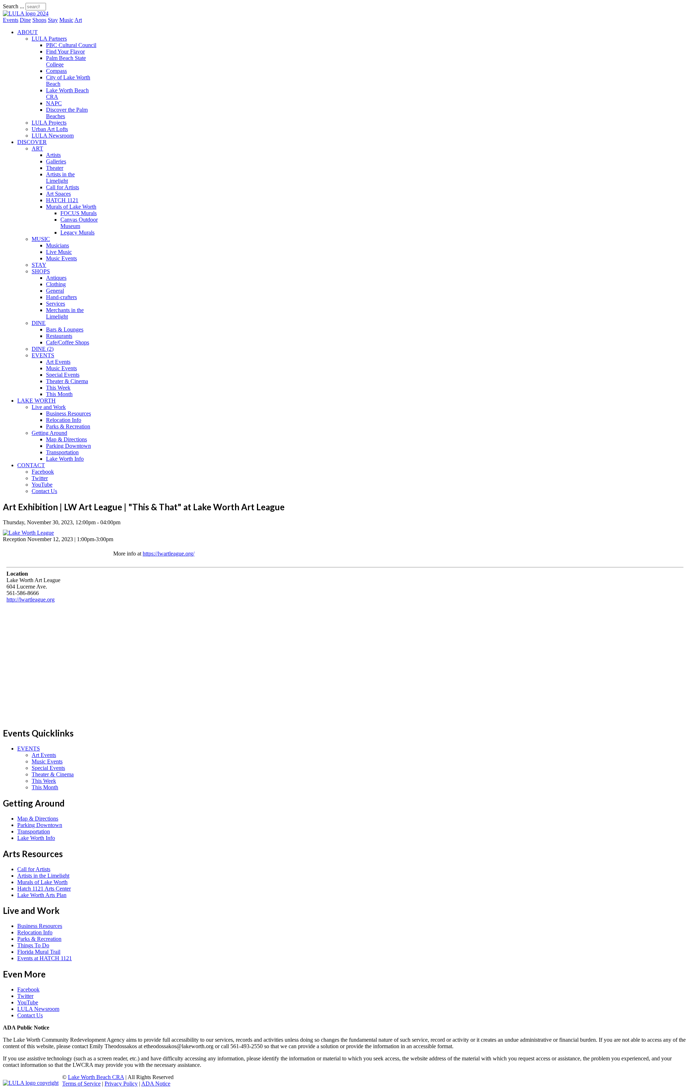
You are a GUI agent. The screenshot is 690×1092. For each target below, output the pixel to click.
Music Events (61, 258)
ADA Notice (155, 1084)
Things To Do (33, 945)
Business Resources (68, 413)
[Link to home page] (26, 13)
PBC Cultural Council (71, 45)
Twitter (40, 478)
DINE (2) (43, 349)
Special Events (62, 375)
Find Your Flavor (65, 51)
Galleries (56, 161)
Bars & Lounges (64, 329)
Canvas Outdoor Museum (79, 223)
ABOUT (27, 32)
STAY (39, 265)
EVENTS (43, 355)
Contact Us (44, 491)
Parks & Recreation (68, 426)
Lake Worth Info (65, 459)
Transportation (62, 452)
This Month (59, 394)
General (55, 291)
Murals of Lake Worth (71, 207)
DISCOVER (32, 142)
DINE (39, 323)
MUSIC (41, 239)
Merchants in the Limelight (65, 313)
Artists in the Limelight (60, 177)
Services (55, 304)
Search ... (13, 6)
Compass (56, 71)
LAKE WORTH (36, 401)
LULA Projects (49, 123)
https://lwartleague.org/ (168, 553)
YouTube (42, 485)
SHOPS (41, 271)
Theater (54, 168)
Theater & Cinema (67, 381)
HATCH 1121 (62, 200)
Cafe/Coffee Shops (67, 342)
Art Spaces (58, 194)
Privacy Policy (121, 1084)
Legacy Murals (77, 232)
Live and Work (49, 407)
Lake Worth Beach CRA (96, 1077)
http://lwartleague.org (30, 599)
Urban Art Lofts (50, 129)
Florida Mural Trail (38, 952)
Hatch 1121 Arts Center (44, 889)
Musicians (57, 245)
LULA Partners (49, 39)
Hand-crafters (61, 297)
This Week (58, 388)
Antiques (56, 278)
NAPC (54, 103)
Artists (53, 155)
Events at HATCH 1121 (44, 958)
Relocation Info (63, 420)
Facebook (43, 472)
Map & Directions (66, 439)
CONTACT (31, 465)
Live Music (59, 252)
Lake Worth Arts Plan (41, 895)
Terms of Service (81, 1084)
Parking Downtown (68, 446)
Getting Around (49, 433)
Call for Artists (62, 187)
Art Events (58, 362)
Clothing (56, 284)
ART (37, 148)
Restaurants (59, 336)
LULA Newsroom (53, 136)
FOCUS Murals (78, 213)
